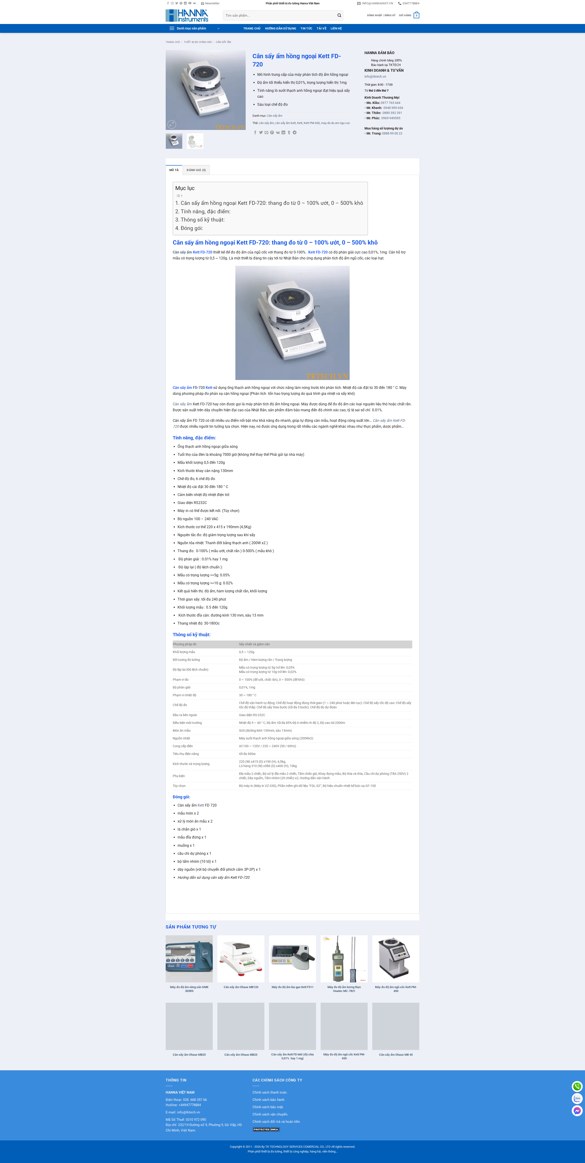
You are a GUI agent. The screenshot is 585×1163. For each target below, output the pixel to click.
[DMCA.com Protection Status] (266, 1129)
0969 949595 (390, 118)
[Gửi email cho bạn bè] (266, 133)
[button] (210, 3)
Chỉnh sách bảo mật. (268, 1107)
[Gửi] (339, 15)
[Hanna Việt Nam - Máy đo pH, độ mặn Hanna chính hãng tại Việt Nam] (191, 15)
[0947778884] (577, 1086)
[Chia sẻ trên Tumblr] (289, 133)
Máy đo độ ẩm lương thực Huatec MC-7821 (344, 989)
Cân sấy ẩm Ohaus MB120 (241, 987)
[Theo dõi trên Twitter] (176, 3)
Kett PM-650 (312, 123)
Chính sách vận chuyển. (270, 1114)
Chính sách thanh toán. (270, 1092)
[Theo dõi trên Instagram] (172, 3)
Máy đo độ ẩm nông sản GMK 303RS (189, 989)
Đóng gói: (192, 228)
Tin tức (306, 28)
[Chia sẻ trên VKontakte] (278, 133)
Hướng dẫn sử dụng (280, 28)
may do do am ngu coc (335, 123)
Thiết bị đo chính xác (198, 42)
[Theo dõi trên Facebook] (168, 3)
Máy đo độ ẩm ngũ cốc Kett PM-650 (344, 1056)
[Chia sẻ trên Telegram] (294, 133)
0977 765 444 (390, 103)
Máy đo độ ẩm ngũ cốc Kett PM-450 (396, 989)
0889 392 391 (392, 113)
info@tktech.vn (375, 76)
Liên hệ (336, 28)
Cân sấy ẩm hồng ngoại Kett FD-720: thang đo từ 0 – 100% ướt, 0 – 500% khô (272, 203)
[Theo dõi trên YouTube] (190, 3)
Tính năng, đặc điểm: (206, 211)
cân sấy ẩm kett (285, 123)
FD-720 (199, 387)
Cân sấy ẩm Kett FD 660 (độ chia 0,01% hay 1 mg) (292, 1056)
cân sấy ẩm (266, 123)
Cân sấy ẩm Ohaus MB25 (189, 1054)
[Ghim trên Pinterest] (272, 133)
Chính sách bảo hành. (269, 1100)
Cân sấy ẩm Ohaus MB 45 (396, 1054)
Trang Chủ (252, 28)
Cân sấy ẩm (223, 42)
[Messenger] (577, 1110)
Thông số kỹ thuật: (203, 220)
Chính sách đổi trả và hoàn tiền (276, 1122)
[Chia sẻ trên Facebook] (255, 133)
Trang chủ (173, 42)
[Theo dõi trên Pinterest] (181, 3)
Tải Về (321, 28)
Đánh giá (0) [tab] (196, 170)
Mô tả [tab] (174, 170)
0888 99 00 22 (392, 133)
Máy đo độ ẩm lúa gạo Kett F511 (293, 987)
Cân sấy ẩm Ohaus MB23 (240, 1054)
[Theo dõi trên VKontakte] (194, 3)
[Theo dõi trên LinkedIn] (185, 3)
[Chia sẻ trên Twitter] (261, 133)
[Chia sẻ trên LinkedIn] (283, 133)
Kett (299, 123)
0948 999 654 (393, 108)
